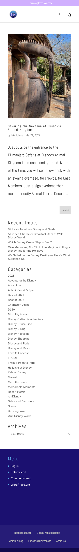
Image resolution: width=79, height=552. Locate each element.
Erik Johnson (17, 135)
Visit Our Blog (16, 541)
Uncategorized (17, 411)
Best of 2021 (16, 295)
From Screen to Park (21, 362)
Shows (12, 406)
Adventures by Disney (22, 280)
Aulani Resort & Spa (21, 290)
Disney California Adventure (25, 319)
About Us (61, 541)
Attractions (14, 285)
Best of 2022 (16, 299)
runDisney (14, 396)
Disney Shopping (19, 338)
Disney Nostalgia (18, 333)
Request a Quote (22, 533)
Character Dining (19, 304)
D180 (11, 309)
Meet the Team (17, 382)
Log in (15, 466)
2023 (11, 275)
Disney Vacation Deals (48, 533)
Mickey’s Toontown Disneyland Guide (32, 229)
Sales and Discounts (21, 401)
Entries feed (18, 472)
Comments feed (21, 478)
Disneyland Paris (18, 343)
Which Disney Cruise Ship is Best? (30, 242)
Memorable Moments (21, 387)
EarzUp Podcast (18, 353)
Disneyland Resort (19, 348)
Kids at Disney (17, 372)
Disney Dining (17, 328)
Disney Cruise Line (20, 324)
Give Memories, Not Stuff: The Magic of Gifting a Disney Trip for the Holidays (39, 249)
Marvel (12, 377)
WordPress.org (20, 484)
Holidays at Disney (20, 367)
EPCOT (13, 357)
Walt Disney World (19, 416)
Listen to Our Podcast (39, 541)
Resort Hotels (16, 391)
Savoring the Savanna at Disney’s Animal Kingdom (34, 128)
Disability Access (18, 314)
